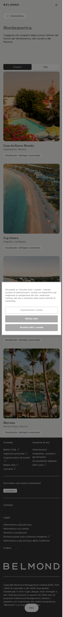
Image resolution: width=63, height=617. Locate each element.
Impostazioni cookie (31, 310)
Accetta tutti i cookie (31, 327)
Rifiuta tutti (30, 319)
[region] (31, 308)
